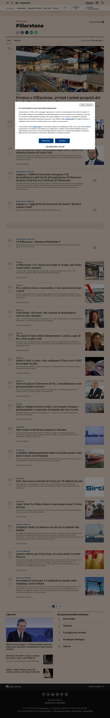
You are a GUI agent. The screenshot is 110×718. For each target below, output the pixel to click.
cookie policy (70, 119)
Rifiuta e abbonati (86, 105)
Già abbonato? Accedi (55, 146)
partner (88, 126)
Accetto (62, 141)
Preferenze (46, 141)
